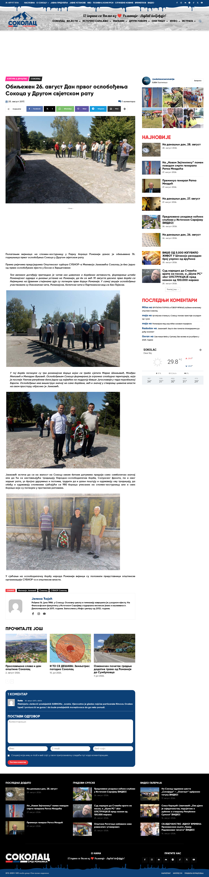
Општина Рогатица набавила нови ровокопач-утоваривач (113, 825)
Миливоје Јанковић (27, 591)
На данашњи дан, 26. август (181, 234)
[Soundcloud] (185, 3)
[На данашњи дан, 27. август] (151, 204)
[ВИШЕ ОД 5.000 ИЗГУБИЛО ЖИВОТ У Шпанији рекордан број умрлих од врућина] (151, 258)
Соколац (35, 79)
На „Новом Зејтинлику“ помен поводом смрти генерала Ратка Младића (182, 165)
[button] (200, 21)
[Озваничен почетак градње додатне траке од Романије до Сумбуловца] (114, 648)
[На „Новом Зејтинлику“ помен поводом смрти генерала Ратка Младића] (151, 168)
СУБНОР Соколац (59, 591)
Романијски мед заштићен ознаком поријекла (172, 324)
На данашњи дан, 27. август (181, 198)
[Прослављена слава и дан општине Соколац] (26, 648)
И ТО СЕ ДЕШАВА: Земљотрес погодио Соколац (70, 667)
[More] (125, 109)
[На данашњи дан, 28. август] (151, 150)
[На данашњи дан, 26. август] (151, 240)
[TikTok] (193, 3)
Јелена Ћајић (42, 598)
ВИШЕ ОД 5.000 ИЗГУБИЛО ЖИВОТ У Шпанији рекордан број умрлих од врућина (181, 256)
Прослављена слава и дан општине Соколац (23, 667)
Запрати (197, 81)
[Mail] (44, 613)
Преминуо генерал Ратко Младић (179, 182)
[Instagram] (181, 3)
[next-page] (12, 681)
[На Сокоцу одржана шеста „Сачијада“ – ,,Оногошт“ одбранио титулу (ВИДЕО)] (149, 794)
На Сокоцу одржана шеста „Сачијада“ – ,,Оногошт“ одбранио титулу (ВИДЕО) (181, 791)
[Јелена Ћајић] (19, 606)
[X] (197, 3)
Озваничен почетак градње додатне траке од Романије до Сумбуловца (113, 669)
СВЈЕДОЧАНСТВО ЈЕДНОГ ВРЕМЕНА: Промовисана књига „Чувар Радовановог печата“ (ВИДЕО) (181, 827)
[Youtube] (201, 3)
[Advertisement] (104, 52)
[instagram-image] (152, 97)
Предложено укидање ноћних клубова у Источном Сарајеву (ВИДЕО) (182, 219)
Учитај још (172, 289)
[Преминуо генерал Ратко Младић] (151, 186)
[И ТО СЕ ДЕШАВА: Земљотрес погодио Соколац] (70, 648)
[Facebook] (177, 3)
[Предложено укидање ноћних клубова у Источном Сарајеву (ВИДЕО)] (151, 222)
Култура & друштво (17, 79)
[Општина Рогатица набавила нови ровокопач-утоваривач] (82, 829)
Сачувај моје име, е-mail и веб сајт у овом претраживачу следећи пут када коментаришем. (59, 755)
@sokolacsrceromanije (163, 79)
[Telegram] (189, 3)
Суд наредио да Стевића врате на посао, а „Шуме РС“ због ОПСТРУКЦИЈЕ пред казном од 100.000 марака (182, 275)
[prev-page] (7, 681)
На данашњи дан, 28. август (181, 144)
